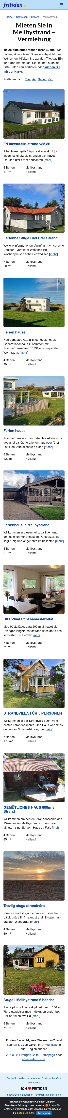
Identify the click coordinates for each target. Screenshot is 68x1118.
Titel (28, 79)
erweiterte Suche (33, 1059)
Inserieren (55, 1094)
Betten (42, 79)
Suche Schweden (16, 1078)
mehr (48, 160)
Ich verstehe (44, 1112)
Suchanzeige (14, 1094)
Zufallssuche (48, 1078)
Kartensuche (33, 1078)
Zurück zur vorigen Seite (22, 1054)
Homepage (47, 1054)
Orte (58, 1078)
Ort (50, 79)
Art (34, 79)
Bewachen (27, 1094)
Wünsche (51, 1044)
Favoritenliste (41, 1094)
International (34, 1082)
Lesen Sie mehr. (26, 1112)
